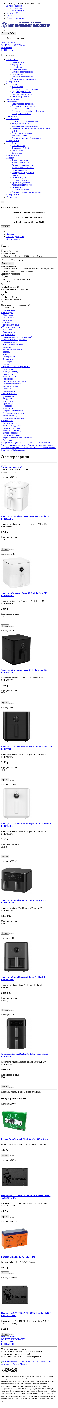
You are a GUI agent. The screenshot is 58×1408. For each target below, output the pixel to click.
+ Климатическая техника (13, 413)
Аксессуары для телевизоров (25, 89)
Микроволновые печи (12, 344)
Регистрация (17, 8)
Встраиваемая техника (22, 165)
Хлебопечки (7, 369)
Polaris (41, 256)
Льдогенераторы (9, 391)
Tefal (7, 260)
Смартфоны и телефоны (23, 104)
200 (6, 307)
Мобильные (11, 101)
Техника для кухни (20, 163)
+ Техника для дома (10, 325)
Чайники (6, 347)
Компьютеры (12, 59)
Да (6, 276)
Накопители (17, 74)
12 (6, 302)
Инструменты (18, 145)
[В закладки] (10, 549)
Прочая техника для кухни (14, 339)
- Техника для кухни (10, 327)
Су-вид (5, 364)
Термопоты (7, 359)
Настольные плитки (11, 384)
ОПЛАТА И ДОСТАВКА (13, 45)
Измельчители (8, 376)
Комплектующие (19, 69)
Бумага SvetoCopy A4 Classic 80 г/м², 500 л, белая (24, 1139)
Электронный (27, 271)
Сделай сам (11, 143)
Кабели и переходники (22, 77)
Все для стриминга (20, 96)
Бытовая (10, 158)
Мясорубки (7, 330)
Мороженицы (8, 396)
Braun (18, 256)
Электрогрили (13, 239)
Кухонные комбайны (11, 349)
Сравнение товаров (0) (11, 467)
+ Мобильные (7, 315)
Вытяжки (6, 388)
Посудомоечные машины (13, 381)
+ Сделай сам (7, 320)
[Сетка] (5, 465)
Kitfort (29, 256)
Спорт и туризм (19, 177)
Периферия (17, 67)
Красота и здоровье (21, 182)
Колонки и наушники (22, 94)
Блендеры (6, 361)
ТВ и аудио (11, 84)
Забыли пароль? (25, 443)
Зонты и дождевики (21, 180)
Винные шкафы (9, 393)
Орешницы (7, 403)
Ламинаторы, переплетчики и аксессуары (31, 128)
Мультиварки (8, 334)
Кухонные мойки (9, 386)
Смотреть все (12, 81)
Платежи (5, 450)
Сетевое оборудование (22, 72)
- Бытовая (5, 322)
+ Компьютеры (8, 310)
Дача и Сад (17, 153)
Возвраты (51, 447)
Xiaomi (18, 260)
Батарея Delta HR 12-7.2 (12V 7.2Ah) (18, 1257)
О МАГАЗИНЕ (8, 42)
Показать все (7, 263)
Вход (3, 443)
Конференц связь (20, 136)
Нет (15, 287)
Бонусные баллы (39, 447)
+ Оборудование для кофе (13, 418)
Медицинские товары (22, 185)
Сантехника (17, 150)
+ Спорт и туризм (9, 423)
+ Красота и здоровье (11, 428)
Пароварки (7, 374)
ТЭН (7, 282)
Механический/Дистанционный (39, 268)
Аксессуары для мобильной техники (29, 111)
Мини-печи (7, 401)
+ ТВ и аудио (7, 312)
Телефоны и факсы (20, 123)
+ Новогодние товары (11, 435)
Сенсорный (10, 271)
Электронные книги (21, 113)
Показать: (5, 472)
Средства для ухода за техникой (16, 337)
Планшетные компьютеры (24, 106)
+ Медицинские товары (12, 430)
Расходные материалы (22, 133)
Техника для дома (20, 160)
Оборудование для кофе (23, 172)
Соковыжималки (9, 342)
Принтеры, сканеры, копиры (25, 121)
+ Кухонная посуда (9, 415)
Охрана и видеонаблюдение (25, 126)
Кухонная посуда (19, 170)
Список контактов (9, 445)
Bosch (7, 256)
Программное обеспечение (24, 79)
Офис (14, 131)
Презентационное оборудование (27, 138)
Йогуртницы (8, 398)
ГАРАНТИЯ (6, 47)
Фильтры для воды (10, 371)
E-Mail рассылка (17, 450)
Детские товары (19, 187)
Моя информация (42, 443)
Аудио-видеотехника (21, 91)
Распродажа (11, 197)
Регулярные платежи (21, 447)
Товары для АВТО (20, 148)
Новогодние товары (21, 190)
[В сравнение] (13, 549)
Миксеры (6, 354)
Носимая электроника (22, 109)
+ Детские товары (9, 433)
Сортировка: (7, 470)
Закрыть (5, 227)
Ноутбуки (16, 64)
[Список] (2, 465)
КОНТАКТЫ (7, 50)
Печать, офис (12, 118)
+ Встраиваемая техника (12, 411)
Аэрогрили (7, 379)
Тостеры (5, 352)
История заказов (35, 445)
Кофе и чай (17, 175)
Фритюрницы (8, 408)
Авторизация (18, 11)
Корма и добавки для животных (26, 192)
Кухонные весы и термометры (15, 366)
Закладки (22, 445)
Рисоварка (6, 406)
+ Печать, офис (8, 317)
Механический (12, 268)
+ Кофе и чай (7, 420)
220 (15, 307)
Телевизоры (17, 86)
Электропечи (8, 357)
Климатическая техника (23, 167)
